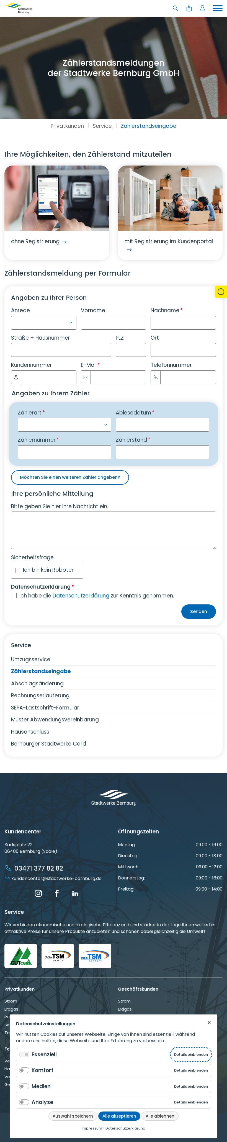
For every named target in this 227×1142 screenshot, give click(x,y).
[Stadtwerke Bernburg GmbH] (18, 8)
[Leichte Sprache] (190, 8)
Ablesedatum (135, 412)
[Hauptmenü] (218, 8)
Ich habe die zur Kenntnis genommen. (96, 595)
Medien (41, 1086)
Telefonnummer (171, 365)
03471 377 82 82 (38, 868)
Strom (10, 1001)
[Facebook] (57, 893)
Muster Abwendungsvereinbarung (55, 719)
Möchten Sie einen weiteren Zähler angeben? (70, 477)
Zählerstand (133, 440)
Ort (155, 338)
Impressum (92, 1128)
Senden (198, 611)
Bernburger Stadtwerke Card (48, 743)
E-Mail (90, 365)
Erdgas (11, 1009)
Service (102, 126)
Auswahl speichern (73, 1116)
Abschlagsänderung (37, 683)
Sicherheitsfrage (32, 557)
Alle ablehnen (160, 1116)
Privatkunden (67, 126)
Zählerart (31, 412)
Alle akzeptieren (119, 1116)
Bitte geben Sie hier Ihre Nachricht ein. (59, 506)
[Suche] (176, 8)
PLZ (120, 338)
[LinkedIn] (75, 893)
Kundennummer (31, 365)
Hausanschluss (30, 732)
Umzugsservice (30, 659)
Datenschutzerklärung (81, 595)
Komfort (42, 1070)
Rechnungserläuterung (40, 695)
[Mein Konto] (203, 8)
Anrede (20, 310)
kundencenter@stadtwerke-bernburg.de (56, 878)
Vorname (93, 310)
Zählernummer (38, 440)
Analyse (42, 1102)
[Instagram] (38, 893)
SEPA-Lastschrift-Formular (45, 707)
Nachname (167, 310)
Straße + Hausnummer (40, 338)
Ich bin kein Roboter (48, 570)
